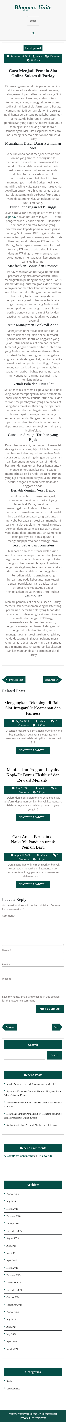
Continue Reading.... (34, 751)
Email (6, 964)
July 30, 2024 (22, 721)
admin (39, 56)
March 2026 (12, 1209)
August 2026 (12, 1194)
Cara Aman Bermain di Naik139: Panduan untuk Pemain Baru (33, 842)
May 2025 (11, 1253)
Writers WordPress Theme (23, 1413)
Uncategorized (33, 48)
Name (6, 950)
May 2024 (11, 1334)
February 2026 (13, 1216)
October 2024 (12, 1297)
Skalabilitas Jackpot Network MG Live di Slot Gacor (31, 1125)
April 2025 (11, 1260)
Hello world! (45, 1155)
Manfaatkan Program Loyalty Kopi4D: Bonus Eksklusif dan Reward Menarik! (33, 775)
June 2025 (11, 1245)
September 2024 (14, 1304)
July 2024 (11, 1319)
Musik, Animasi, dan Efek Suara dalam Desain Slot (31, 1084)
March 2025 (12, 1268)
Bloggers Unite (33, 7)
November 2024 (14, 1290)
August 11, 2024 (22, 855)
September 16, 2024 (20, 56)
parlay (12, 217)
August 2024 (12, 1312)
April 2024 (11, 1341)
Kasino (9, 1381)
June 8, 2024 (22, 788)
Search (33, 1045)
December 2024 (13, 1282)
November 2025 (14, 1231)
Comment (9, 915)
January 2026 (12, 1223)
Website (6, 978)
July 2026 (11, 1201)
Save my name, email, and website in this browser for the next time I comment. (31, 998)
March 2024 (12, 1349)
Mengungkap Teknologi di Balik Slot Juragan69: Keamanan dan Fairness (33, 708)
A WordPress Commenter (19, 1155)
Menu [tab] (33, 20)
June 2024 (11, 1327)
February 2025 (13, 1275)
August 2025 (12, 1238)
